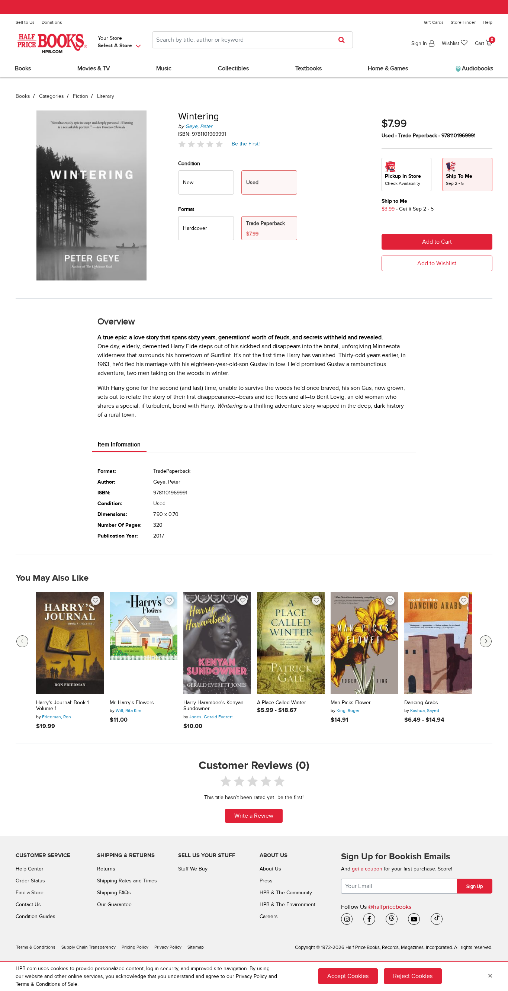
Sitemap (195, 947)
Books (23, 96)
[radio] (206, 182)
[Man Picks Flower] (364, 643)
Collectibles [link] (233, 68)
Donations (52, 22)
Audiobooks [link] (476, 68)
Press (266, 881)
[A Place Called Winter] (291, 643)
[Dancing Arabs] (438, 643)
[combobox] (252, 40)
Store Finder (463, 22)
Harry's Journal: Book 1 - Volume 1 (64, 706)
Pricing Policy (135, 947)
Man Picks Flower (351, 703)
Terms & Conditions (35, 947)
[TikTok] (437, 919)
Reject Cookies (413, 976)
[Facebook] (369, 919)
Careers (269, 916)
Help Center (30, 869)
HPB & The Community (286, 892)
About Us (270, 869)
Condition (189, 163)
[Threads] (392, 919)
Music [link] (163, 68)
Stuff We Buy (193, 869)
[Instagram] (347, 919)
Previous (22, 641)
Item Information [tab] (119, 444)
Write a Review (253, 816)
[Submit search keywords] (343, 39)
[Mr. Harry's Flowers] (143, 643)
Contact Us (28, 904)
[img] (200, 143)
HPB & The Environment (287, 904)
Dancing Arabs (421, 703)
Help (487, 22)
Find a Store (30, 892)
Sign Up (474, 886)
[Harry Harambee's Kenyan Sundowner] (217, 643)
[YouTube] (414, 919)
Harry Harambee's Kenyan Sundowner (213, 706)
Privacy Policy (167, 947)
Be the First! (246, 143)
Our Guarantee (114, 904)
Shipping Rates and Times (127, 881)
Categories (51, 96)
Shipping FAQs (114, 892)
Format (186, 209)
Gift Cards (434, 22)
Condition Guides (35, 916)
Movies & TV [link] (93, 68)
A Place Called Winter (281, 703)
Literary (105, 96)
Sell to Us (25, 22)
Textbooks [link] (308, 68)
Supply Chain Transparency (88, 947)
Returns (106, 869)
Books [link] (23, 68)
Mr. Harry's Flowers (132, 703)
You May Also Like (52, 578)
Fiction (80, 96)
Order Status (30, 881)
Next (486, 641)
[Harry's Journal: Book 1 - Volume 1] (70, 643)
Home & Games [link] (388, 68)
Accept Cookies (348, 976)
